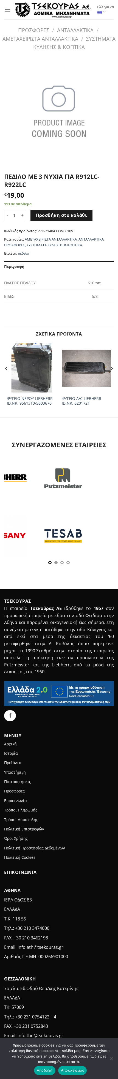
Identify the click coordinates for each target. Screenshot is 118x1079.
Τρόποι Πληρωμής (20, 810)
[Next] (111, 379)
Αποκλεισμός (72, 1070)
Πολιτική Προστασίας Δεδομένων (34, 848)
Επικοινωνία (15, 800)
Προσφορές (14, 791)
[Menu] (7, 9)
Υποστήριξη (15, 772)
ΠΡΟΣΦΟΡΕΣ (33, 30)
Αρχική (10, 743)
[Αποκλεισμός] (111, 1060)
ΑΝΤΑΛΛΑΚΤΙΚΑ (75, 30)
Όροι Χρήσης (16, 838)
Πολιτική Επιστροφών (24, 829)
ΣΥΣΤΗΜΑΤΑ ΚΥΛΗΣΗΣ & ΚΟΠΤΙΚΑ (54, 244)
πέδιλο (23, 253)
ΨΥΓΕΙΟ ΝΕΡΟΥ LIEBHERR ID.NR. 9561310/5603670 (30, 401)
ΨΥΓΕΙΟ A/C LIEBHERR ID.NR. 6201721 (81, 401)
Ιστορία (11, 753)
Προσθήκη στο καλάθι (61, 215)
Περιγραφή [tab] (14, 266)
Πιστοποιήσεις (17, 781)
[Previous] (6, 379)
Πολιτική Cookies (19, 857)
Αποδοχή (45, 1070)
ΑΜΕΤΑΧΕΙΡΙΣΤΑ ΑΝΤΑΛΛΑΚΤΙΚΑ (40, 38)
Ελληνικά (105, 6)
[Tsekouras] (54, 9)
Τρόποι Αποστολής (21, 819)
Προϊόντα (12, 762)
